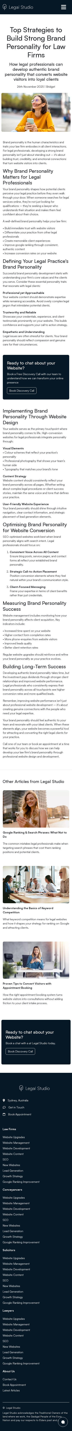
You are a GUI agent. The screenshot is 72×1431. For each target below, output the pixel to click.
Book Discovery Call (21, 390)
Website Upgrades (14, 1137)
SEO (5, 1159)
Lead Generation (13, 1170)
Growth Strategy (13, 1176)
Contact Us (9, 1379)
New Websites (11, 1165)
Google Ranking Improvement (21, 1181)
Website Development (16, 1148)
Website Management (16, 1142)
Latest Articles (11, 1390)
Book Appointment (19, 1114)
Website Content (13, 1154)
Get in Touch (16, 1107)
